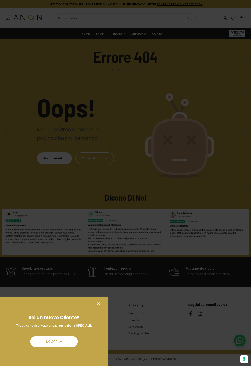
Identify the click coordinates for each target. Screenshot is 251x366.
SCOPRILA (54, 341)
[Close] (98, 304)
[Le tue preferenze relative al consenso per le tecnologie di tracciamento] (244, 359)
